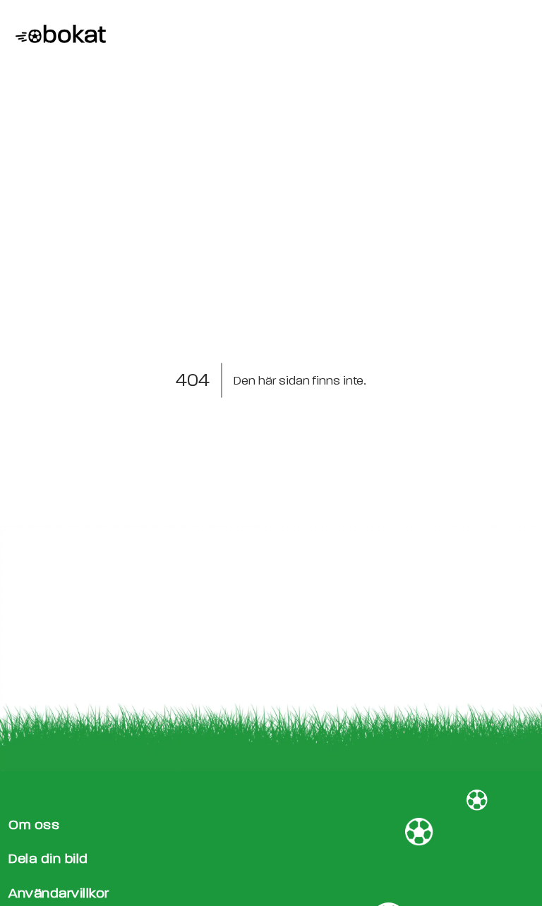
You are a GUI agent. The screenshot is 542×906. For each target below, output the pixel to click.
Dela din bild (48, 858)
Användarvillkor (58, 893)
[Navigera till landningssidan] (57, 35)
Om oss (33, 824)
